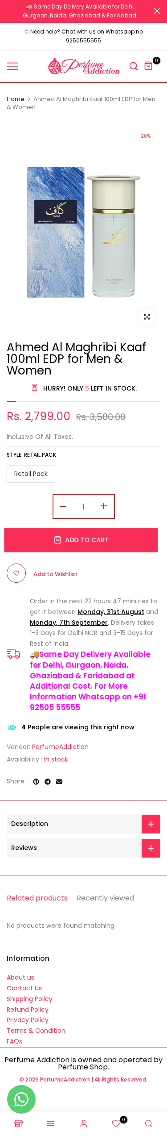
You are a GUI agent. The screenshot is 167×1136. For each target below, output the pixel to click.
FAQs (14, 1037)
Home (15, 95)
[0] (149, 62)
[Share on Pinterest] (36, 777)
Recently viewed (105, 894)
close (157, 8)
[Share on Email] (59, 777)
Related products (37, 894)
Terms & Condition (36, 1026)
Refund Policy (28, 1005)
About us (20, 973)
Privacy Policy (28, 1015)
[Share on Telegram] (47, 777)
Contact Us (24, 984)
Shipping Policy (30, 994)
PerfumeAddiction (60, 742)
